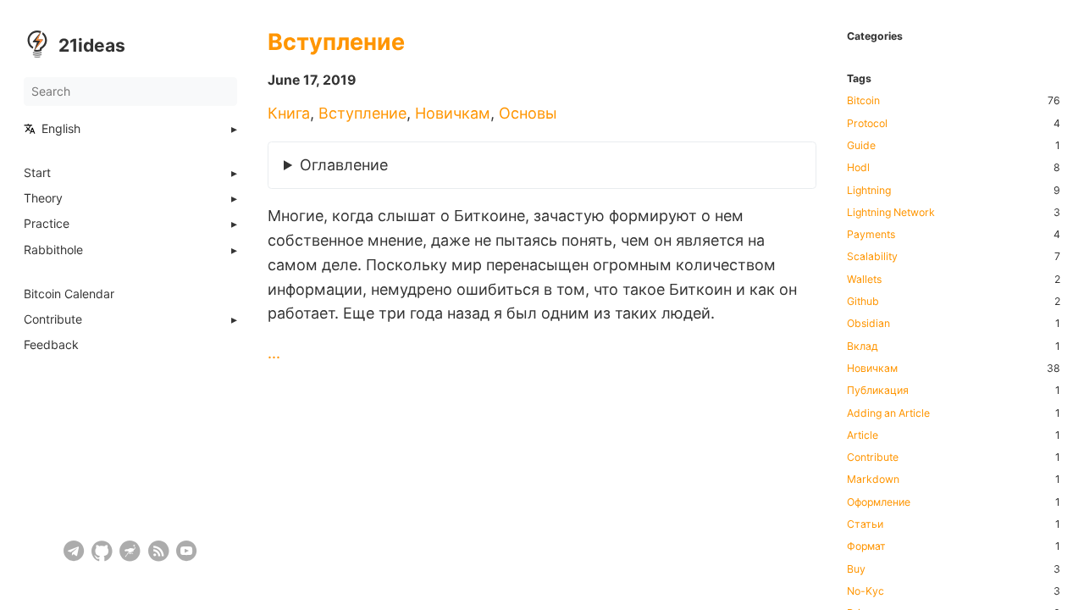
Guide (861, 146)
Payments (871, 235)
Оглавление (344, 165)
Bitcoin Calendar (69, 294)
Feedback (51, 345)
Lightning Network (891, 213)
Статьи (865, 524)
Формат (866, 546)
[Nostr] (130, 551)
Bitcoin (863, 101)
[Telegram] (74, 551)
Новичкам (452, 113)
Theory (43, 198)
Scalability (872, 257)
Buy (856, 569)
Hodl (858, 168)
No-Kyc (865, 591)
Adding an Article (888, 413)
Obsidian (868, 324)
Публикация (878, 390)
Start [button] (37, 173)
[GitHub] (102, 551)
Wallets (864, 280)
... (274, 353)
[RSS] (158, 551)
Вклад (862, 346)
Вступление (336, 42)
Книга (289, 113)
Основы (528, 113)
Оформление (878, 502)
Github (863, 302)
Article (862, 435)
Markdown (873, 479)
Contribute (53, 319)
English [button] (60, 129)
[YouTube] (186, 551)
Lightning (869, 191)
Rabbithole (53, 250)
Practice (46, 223)
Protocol (867, 124)
